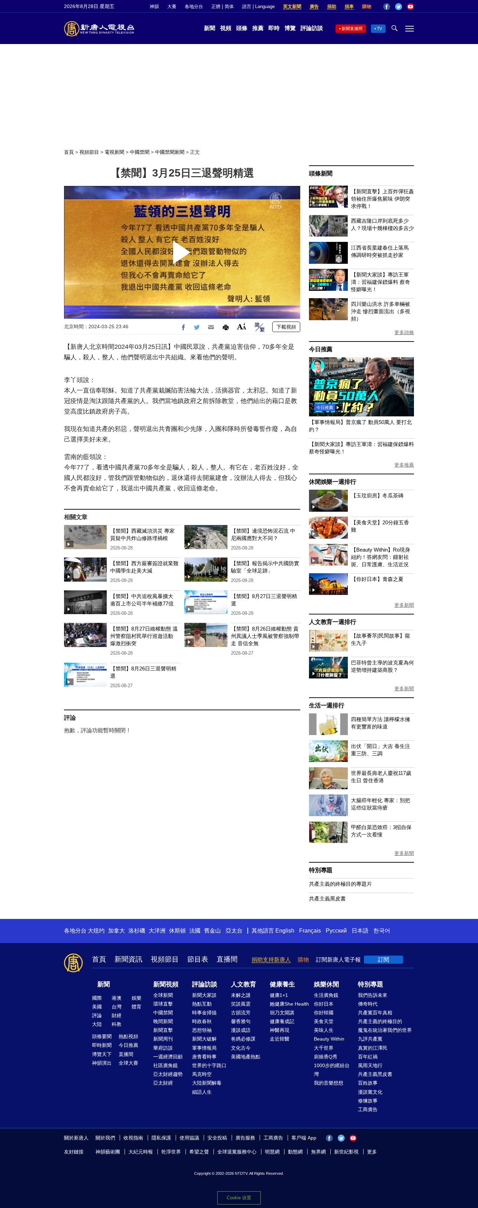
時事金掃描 (204, 1012)
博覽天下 (102, 1054)
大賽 (171, 6)
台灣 (116, 1006)
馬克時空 (202, 1074)
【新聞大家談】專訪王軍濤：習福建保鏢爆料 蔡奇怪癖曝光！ (380, 282)
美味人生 (323, 1030)
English (284, 931)
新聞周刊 (163, 1039)
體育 (136, 1006)
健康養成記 (282, 1021)
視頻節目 (89, 152)
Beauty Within (329, 1039)
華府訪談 (163, 1048)
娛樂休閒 (326, 984)
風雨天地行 (370, 1065)
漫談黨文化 (370, 1092)
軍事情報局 (204, 1048)
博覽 (290, 28)
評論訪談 (312, 28)
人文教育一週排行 (332, 622)
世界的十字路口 (209, 1065)
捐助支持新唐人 (271, 960)
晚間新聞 (163, 1021)
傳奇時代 (368, 1004)
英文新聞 (292, 6)
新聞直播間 (352, 28)
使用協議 (189, 1138)
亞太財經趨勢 (168, 1074)
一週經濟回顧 (168, 1056)
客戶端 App (303, 1138)
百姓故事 (368, 1083)
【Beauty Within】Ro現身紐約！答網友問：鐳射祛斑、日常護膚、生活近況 (380, 557)
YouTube (410, 6)
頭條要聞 (102, 1036)
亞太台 (234, 931)
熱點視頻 (128, 1036)
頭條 (241, 28)
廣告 (314, 6)
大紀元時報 (140, 1152)
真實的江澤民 (372, 1048)
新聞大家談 (204, 995)
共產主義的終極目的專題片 (340, 884)
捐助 (331, 6)
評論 (97, 1015)
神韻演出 (102, 1063)
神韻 (154, 6)
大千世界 (323, 1048)
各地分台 (194, 6)
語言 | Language (258, 6)
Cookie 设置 (239, 1197)
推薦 (257, 28)
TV (379, 28)
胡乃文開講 (282, 1012)
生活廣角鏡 (326, 995)
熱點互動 (202, 1004)
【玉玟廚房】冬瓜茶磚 (377, 495)
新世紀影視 (346, 1152)
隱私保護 (161, 1138)
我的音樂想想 (328, 1083)
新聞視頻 (165, 984)
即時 (274, 28)
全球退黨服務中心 (236, 1152)
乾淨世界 (171, 1152)
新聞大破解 (204, 1039)
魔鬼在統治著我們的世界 (385, 1030)
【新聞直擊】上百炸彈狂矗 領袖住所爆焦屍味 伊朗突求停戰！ (382, 198)
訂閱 (383, 960)
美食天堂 (323, 1021)
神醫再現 (279, 1030)
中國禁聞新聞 (169, 152)
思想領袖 (202, 1030)
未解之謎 (241, 995)
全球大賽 (128, 1063)
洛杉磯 (136, 931)
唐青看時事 (204, 1056)
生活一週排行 (326, 705)
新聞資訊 (128, 959)
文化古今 (241, 1048)
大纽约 (96, 931)
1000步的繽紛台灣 (332, 1070)
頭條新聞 (320, 173)
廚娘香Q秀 (325, 1056)
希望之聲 (199, 1152)
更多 (372, 1152)
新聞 (209, 28)
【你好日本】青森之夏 (377, 579)
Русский (336, 931)
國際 (97, 998)
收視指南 (133, 1138)
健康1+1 (279, 995)
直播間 (227, 959)
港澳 (116, 998)
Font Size (242, 326)
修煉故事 (368, 1100)
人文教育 (243, 984)
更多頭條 (404, 332)
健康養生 (282, 984)
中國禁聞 (139, 152)
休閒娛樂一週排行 (332, 482)
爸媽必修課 (243, 1039)
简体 (229, 6)
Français (310, 931)
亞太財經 (163, 1083)
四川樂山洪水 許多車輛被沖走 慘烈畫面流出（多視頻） (380, 311)
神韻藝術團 (108, 1152)
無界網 (318, 1152)
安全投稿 (217, 1138)
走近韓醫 (279, 1039)
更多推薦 (404, 465)
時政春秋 (202, 1021)
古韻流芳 (241, 1012)
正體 (215, 6)
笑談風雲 (241, 1004)
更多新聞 (404, 605)
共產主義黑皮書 (327, 898)
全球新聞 (163, 995)
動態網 (295, 1152)
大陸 (97, 1024)
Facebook (386, 6)
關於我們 (105, 1138)
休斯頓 (177, 931)
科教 (116, 1024)
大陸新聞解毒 (207, 1083)
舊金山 (212, 931)
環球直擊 (163, 1004)
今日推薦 (320, 349)
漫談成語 (241, 1030)
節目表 (197, 959)
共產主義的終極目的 (380, 1021)
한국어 (381, 931)
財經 (116, 1015)
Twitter (398, 6)
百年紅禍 (368, 1056)
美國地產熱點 (245, 1056)
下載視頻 (286, 327)
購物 (366, 6)
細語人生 (202, 1092)
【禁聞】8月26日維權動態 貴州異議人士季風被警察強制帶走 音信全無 (265, 636)
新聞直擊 (163, 1030)
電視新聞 (114, 152)
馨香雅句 (241, 1021)
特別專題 (320, 870)
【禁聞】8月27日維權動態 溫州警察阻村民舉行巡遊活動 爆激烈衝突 (144, 636)
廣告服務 (245, 1138)
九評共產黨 (370, 1039)
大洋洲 (157, 931)
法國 (195, 931)
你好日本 (323, 1004)
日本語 (360, 931)
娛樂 (136, 998)
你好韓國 (323, 1012)
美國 (97, 1006)
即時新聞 (102, 1045)
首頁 (69, 152)
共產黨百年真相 (375, 1012)
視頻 (225, 28)
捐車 (349, 6)
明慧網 (272, 1152)
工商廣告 (368, 1109)
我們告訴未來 (372, 995)
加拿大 (116, 931)
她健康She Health (289, 1004)
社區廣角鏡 (165, 1065)
